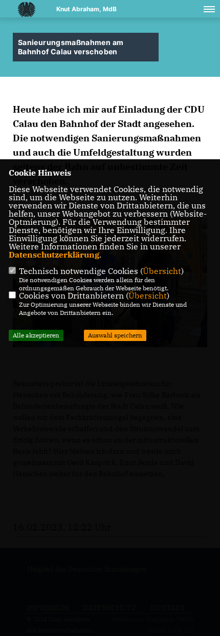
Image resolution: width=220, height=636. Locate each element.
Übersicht (162, 271)
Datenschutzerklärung (54, 254)
